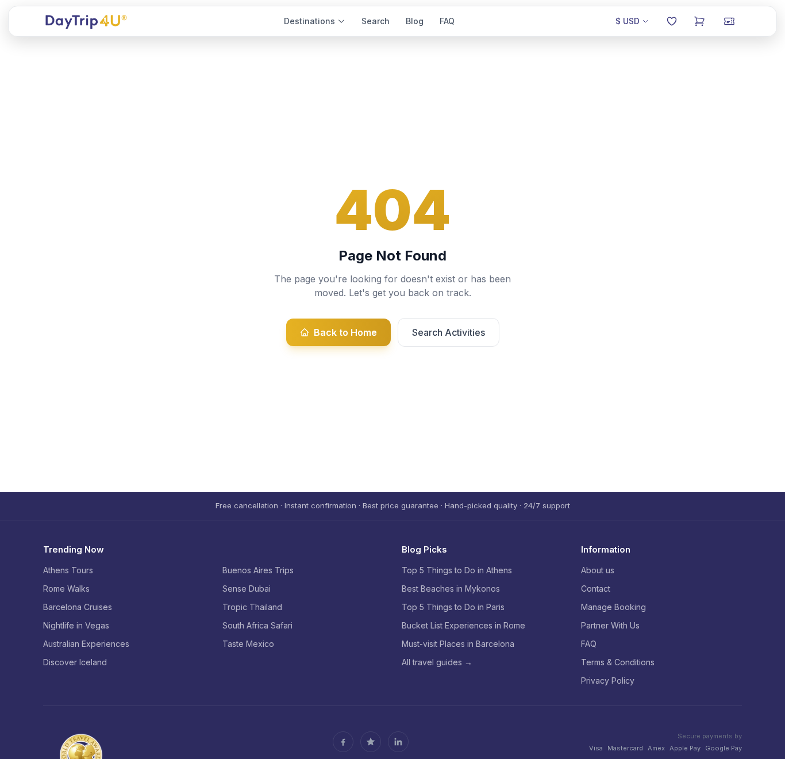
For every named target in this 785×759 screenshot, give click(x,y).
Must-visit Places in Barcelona (458, 644)
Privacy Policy (607, 680)
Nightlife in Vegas (76, 625)
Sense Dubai (246, 588)
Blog (415, 21)
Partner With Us (610, 625)
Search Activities (448, 332)
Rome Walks (66, 588)
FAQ (447, 21)
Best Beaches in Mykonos (451, 588)
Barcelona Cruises (77, 607)
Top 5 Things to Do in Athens (457, 570)
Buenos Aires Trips (258, 570)
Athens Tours (68, 570)
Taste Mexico (248, 644)
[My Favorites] (671, 21)
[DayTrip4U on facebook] (343, 741)
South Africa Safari (257, 625)
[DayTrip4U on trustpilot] (370, 741)
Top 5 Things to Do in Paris (453, 607)
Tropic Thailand (252, 607)
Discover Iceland (75, 662)
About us (597, 570)
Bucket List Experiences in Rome (463, 625)
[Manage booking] (729, 21)
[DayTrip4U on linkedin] (398, 741)
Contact (595, 588)
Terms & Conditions (618, 662)
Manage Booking (613, 607)
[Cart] (699, 21)
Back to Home (345, 332)
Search (375, 21)
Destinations (309, 21)
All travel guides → (437, 662)
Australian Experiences (86, 644)
